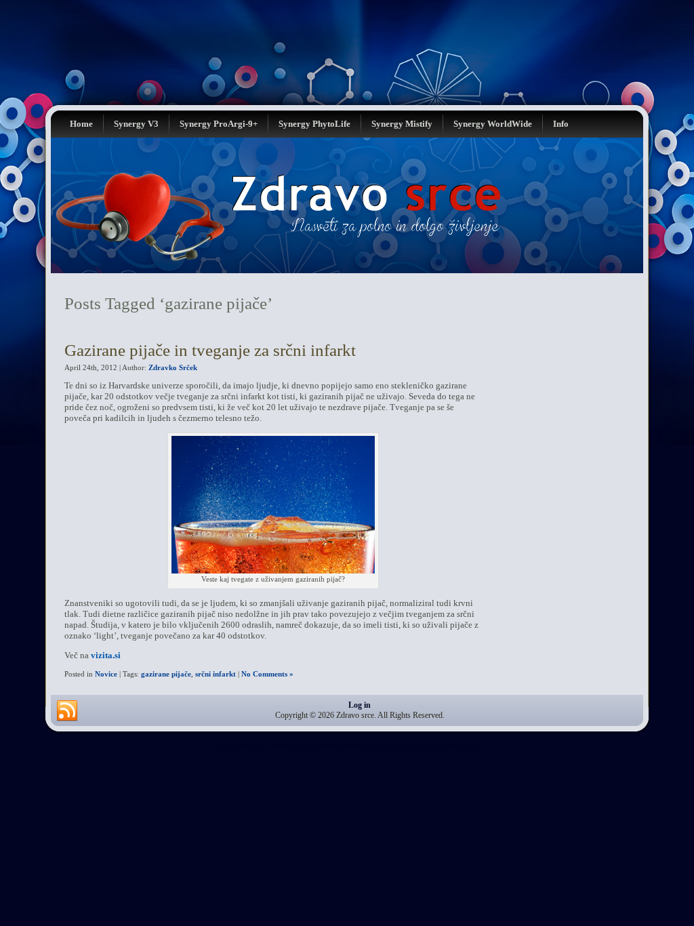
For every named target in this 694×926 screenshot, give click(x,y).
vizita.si (106, 655)
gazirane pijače (166, 674)
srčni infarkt (215, 674)
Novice (106, 674)
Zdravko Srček (172, 367)
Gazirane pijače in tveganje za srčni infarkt (210, 350)
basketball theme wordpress (354, 745)
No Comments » (267, 674)
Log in (359, 705)
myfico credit (460, 745)
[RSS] (67, 711)
